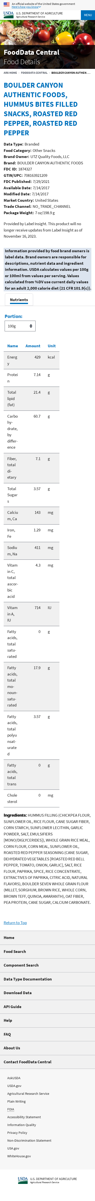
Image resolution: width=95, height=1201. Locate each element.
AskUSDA (13, 1078)
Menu (88, 15)
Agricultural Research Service (30, 16)
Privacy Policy (17, 1132)
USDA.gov (14, 1085)
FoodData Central (34, 72)
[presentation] (19, 299)
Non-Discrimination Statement (29, 1140)
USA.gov (13, 1148)
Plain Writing (16, 1101)
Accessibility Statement (24, 1117)
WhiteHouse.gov (19, 1156)
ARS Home (10, 72)
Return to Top (15, 922)
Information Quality (21, 1125)
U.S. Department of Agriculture (39, 13)
